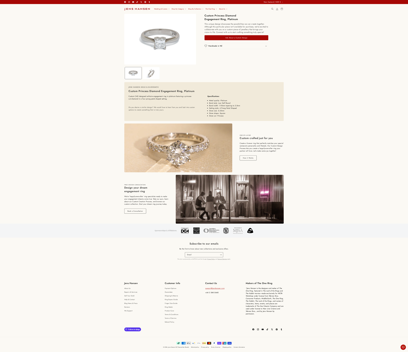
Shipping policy (227, 347)
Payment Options (170, 288)
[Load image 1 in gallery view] (133, 73)
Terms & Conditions (171, 314)
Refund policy (195, 347)
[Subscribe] (220, 254)
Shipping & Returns (171, 296)
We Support (128, 311)
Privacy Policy (211, 259)
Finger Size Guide (171, 303)
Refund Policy (169, 322)
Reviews (127, 307)
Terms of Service (222, 259)
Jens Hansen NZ (172, 347)
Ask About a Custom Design (236, 38)
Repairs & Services (130, 292)
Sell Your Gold (129, 296)
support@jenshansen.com (215, 288)
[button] (161, 9)
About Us (127, 288)
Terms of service (215, 347)
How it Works (248, 158)
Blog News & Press (130, 303)
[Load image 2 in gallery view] (151, 73)
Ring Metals (169, 307)
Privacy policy (205, 347)
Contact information (239, 347)
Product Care (169, 311)
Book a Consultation (135, 211)
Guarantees (169, 292)
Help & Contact (129, 299)
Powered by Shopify (183, 347)
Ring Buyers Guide (171, 299)
